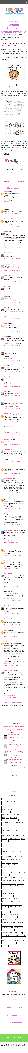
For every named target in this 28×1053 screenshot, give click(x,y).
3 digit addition (6, 801)
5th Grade (13, 801)
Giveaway (4, 854)
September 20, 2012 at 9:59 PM (12, 568)
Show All (25, 767)
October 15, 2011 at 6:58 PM (12, 213)
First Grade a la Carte (17, 1044)
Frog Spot (13, 743)
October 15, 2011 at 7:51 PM (12, 270)
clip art (10, 825)
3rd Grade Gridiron (9, 384)
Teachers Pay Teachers (7, 930)
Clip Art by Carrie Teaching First (12, 530)
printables (20, 890)
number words (21, 880)
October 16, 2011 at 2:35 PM (12, 434)
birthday (19, 814)
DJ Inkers (4, 838)
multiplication (20, 877)
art (16, 809)
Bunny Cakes (13, 817)
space (16, 911)
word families (5, 943)
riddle (18, 901)
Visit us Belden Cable (10, 695)
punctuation (11, 893)
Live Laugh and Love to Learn (12, 432)
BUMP (7, 817)
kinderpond (7, 449)
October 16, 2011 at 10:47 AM (12, 408)
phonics (4, 885)
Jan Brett (12, 859)
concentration (16, 830)
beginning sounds (6, 814)
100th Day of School (7, 799)
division (22, 835)
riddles (4, 903)
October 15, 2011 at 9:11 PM (12, 302)
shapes (11, 906)
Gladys (6, 275)
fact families (5, 843)
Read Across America (7, 898)
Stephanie (7, 467)
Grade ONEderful (8, 358)
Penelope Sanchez (9, 670)
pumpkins (10, 21)
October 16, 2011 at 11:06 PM (12, 473)
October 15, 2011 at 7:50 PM (12, 258)
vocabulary (5, 940)
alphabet (4, 809)
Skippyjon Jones (14, 909)
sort (12, 911)
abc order (19, 804)
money (7, 872)
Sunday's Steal (6, 919)
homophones (5, 859)
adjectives (21, 806)
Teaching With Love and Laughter (13, 751)
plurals (4, 888)
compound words (6, 830)
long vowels (14, 867)
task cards (12, 924)
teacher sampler (18, 927)
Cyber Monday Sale (7, 835)
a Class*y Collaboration (8, 804)
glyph (9, 854)
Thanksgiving (18, 932)
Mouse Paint (13, 875)
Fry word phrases (6, 851)
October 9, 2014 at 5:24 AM (11, 613)
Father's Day (17, 843)
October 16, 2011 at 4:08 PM (12, 462)
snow (21, 909)
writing (11, 945)
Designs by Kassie (10, 1045)
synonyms (20, 922)
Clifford (4, 825)
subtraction (22, 917)
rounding (10, 903)
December (15, 835)
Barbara (6, 231)
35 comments (20, 34)
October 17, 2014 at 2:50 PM (12, 636)
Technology (5, 932)
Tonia (5, 497)
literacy (8, 864)
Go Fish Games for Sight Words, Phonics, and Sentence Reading (16, 754)
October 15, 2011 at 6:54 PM (12, 204)
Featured (4, 846)
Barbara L (6, 351)
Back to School (6, 812)
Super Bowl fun (6, 922)
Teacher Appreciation (7, 927)
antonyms (10, 809)
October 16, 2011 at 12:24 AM (12, 371)
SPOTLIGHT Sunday (14, 914)
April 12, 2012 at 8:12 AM (11, 542)
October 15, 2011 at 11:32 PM (12, 360)
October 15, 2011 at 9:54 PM (12, 331)
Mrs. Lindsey (7, 573)
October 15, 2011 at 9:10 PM (12, 291)
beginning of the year (17, 812)
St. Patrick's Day (6, 917)
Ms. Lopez (7, 401)
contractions (5, 833)
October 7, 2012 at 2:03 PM (11, 586)
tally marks (5, 924)
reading (4, 901)
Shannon (6, 252)
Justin (5, 641)
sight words (5, 909)
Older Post (21, 181)
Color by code (17, 825)
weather (17, 940)
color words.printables (16, 827)
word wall (13, 943)
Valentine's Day (6, 938)
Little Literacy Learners (10, 201)
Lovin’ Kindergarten (9, 584)
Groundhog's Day (12, 856)
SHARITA (6, 606)
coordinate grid (15, 833)
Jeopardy (18, 859)
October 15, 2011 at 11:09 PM (12, 345)
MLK (3, 872)
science (16, 903)
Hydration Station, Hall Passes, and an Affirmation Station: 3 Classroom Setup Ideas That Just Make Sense (13, 729)
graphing (4, 856)
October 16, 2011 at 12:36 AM (12, 386)
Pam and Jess (8, 264)
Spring (22, 914)
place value (20, 885)
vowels (11, 940)
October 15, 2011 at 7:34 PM (12, 247)
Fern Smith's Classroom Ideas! (13, 759)
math (3, 869)
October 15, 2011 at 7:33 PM (12, 226)
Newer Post (6, 181)
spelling (22, 911)
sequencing (17, 21)
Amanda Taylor (8, 439)
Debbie (6, 336)
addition (14, 806)
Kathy (5, 307)
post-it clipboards (17, 888)
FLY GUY (10, 846)
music (3, 880)
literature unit (6, 867)
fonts (15, 846)
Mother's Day (22, 872)
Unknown (6, 191)
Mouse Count (5, 875)
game (21, 851)
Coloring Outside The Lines (11, 406)
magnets (21, 867)
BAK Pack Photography (10, 414)
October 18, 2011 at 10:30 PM (12, 492)
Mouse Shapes (21, 875)
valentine (23, 935)
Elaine (5, 286)
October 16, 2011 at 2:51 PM (12, 444)
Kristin (6, 296)
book (3, 20)
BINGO (14, 814)
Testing (11, 932)
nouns (14, 880)
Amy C (6, 391)
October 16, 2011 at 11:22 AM (12, 421)
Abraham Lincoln (6, 806)
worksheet (4, 945)
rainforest (17, 896)
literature (16, 20)
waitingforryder (8, 478)
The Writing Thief (6, 935)
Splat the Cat (5, 914)
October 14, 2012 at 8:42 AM (12, 600)
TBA (18, 924)
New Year (9, 880)
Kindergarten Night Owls (14, 267)
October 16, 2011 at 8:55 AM (12, 395)
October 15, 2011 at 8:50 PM (12, 281)
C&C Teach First (8, 540)
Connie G (6, 560)
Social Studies (5, 911)
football (20, 846)
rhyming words (11, 901)
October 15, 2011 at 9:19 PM (12, 318)
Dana (5, 376)
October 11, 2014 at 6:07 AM (12, 625)
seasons (21, 903)
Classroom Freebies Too (13, 734)
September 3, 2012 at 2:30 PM (12, 555)
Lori (5, 365)
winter (22, 940)
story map (14, 917)
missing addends (19, 869)
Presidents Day (6, 890)
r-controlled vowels (7, 896)
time (13, 935)
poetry (9, 888)
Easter (23, 838)
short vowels (18, 906)
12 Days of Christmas (19, 799)
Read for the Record (19, 898)
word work (20, 943)
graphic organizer (17, 854)
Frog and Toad (12, 848)
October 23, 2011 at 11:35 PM (12, 524)
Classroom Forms (6, 822)
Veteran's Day (14, 938)
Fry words (15, 851)
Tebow (16, 930)
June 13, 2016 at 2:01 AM (11, 665)
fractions (4, 848)
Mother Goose (13, 872)
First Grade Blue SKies (10, 224)
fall (11, 843)
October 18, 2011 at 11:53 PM (12, 508)
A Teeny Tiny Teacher (10, 300)
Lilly (3, 864)
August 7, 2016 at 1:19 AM (11, 697)
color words (5, 827)
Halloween (9, 20)
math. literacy (9, 869)
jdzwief (6, 548)
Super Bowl (14, 919)
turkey (17, 935)
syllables (14, 922)
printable (22, 20)
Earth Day (17, 838)
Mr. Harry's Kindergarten (8, 877)
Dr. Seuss (10, 838)
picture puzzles (12, 885)
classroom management (19, 822)
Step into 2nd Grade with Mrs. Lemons (13, 726)
